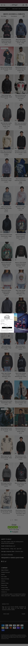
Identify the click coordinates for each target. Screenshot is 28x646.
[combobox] (2, 324)
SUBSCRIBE (7, 327)
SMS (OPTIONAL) (3, 323)
